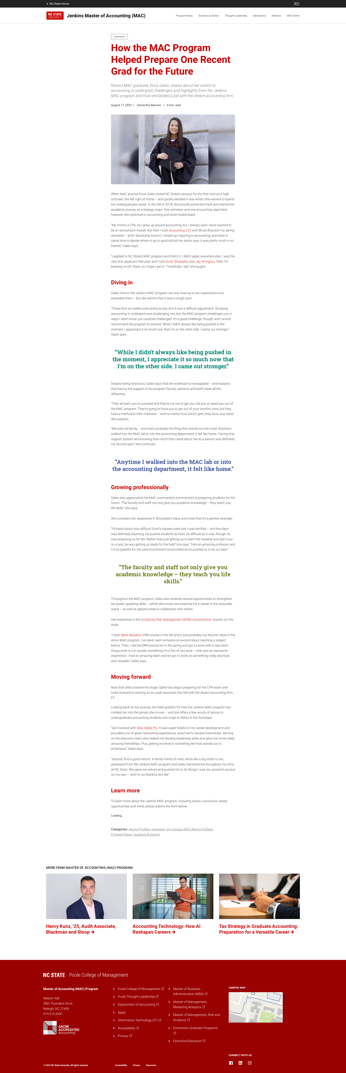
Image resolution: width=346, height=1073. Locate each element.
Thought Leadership (236, 15)
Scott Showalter (177, 261)
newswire (158, 829)
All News (276, 15)
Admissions (259, 15)
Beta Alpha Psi (147, 728)
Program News (184, 15)
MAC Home (293, 15)
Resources (151, 1065)
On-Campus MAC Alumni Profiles (189, 829)
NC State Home (59, 3)
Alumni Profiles (139, 829)
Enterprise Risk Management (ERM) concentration (176, 619)
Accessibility (121, 1065)
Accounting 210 (180, 230)
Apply (122, 1012)
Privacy (136, 1065)
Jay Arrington (205, 261)
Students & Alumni (208, 15)
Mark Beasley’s (131, 635)
